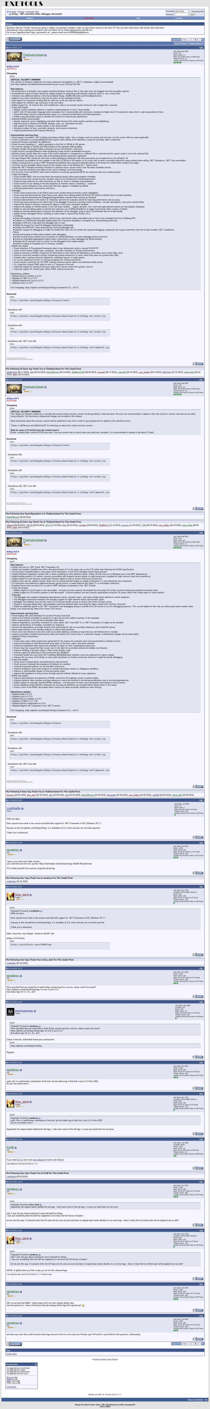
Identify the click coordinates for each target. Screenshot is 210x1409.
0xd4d (9, 1354)
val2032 (155, 795)
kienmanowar (24, 1010)
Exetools (13, 11)
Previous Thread (99, 1359)
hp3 (67, 795)
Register (29, 18)
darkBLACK (12, 372)
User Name (170, 11)
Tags (8, 1350)
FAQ (138, 18)
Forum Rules (88, 18)
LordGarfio (14, 808)
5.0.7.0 (20, 1160)
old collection (39, 1160)
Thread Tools (180, 44)
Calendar (178, 18)
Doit (32, 372)
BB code (10, 1377)
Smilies (9, 1379)
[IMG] (9, 1381)
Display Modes (195, 44)
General (21, 11)
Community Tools (32, 11)
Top (206, 1400)
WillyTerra (166, 372)
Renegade (111, 795)
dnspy (14, 1354)
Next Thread (112, 1359)
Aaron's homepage (195, 1400)
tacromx (125, 525)
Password (170, 14)
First (184, 39)
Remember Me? (198, 11)
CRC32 (29, 525)
